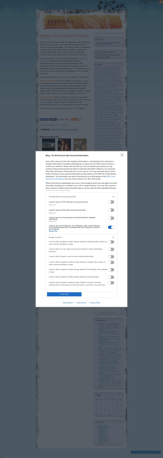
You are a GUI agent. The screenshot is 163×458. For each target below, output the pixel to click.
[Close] (123, 155)
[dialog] (81, 229)
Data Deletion (68, 303)
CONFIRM (64, 294)
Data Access (81, 303)
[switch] (111, 202)
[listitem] (81, 196)
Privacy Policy (95, 303)
